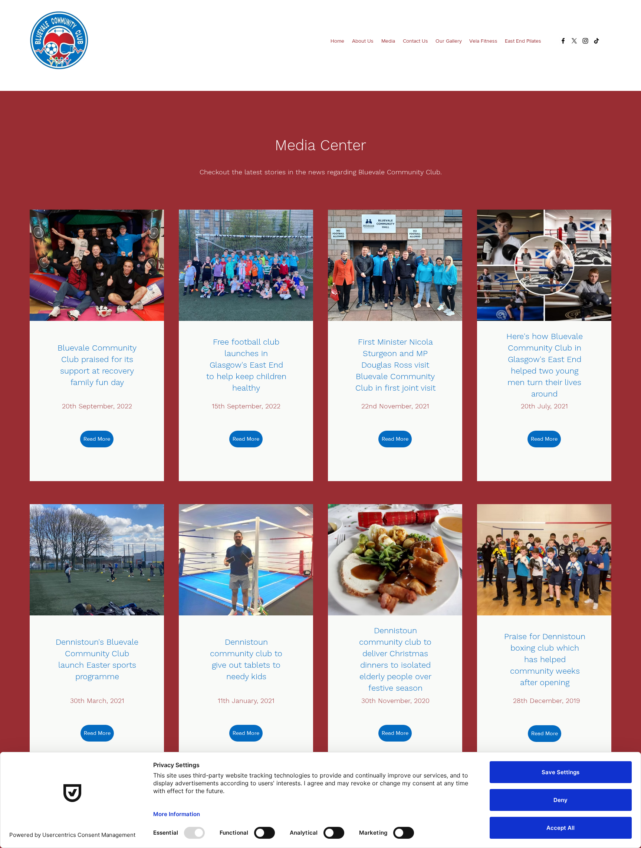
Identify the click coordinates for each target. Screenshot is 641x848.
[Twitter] (574, 41)
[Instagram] (585, 41)
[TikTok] (596, 41)
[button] (362, 41)
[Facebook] (563, 41)
